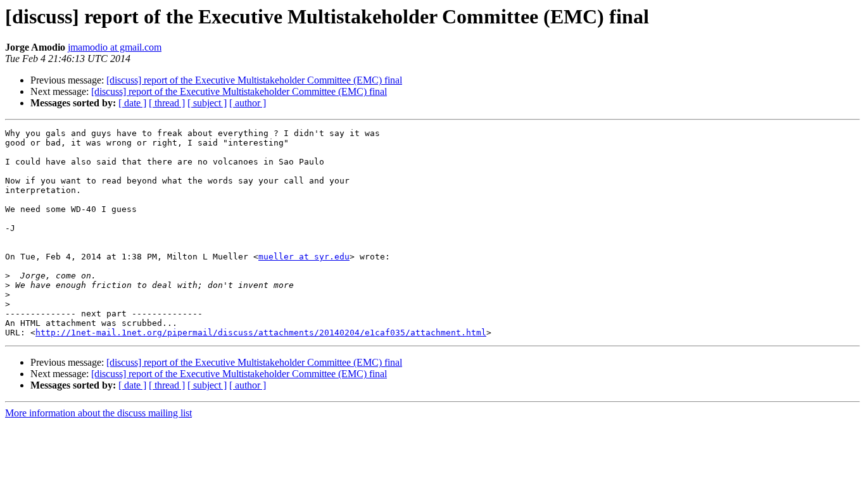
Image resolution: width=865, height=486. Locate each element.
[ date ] (132, 102)
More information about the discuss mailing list (98, 413)
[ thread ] (167, 102)
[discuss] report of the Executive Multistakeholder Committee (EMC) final (254, 80)
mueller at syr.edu (304, 256)
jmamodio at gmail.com (114, 47)
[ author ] (247, 102)
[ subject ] (207, 102)
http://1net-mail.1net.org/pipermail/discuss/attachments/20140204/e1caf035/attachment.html (260, 332)
